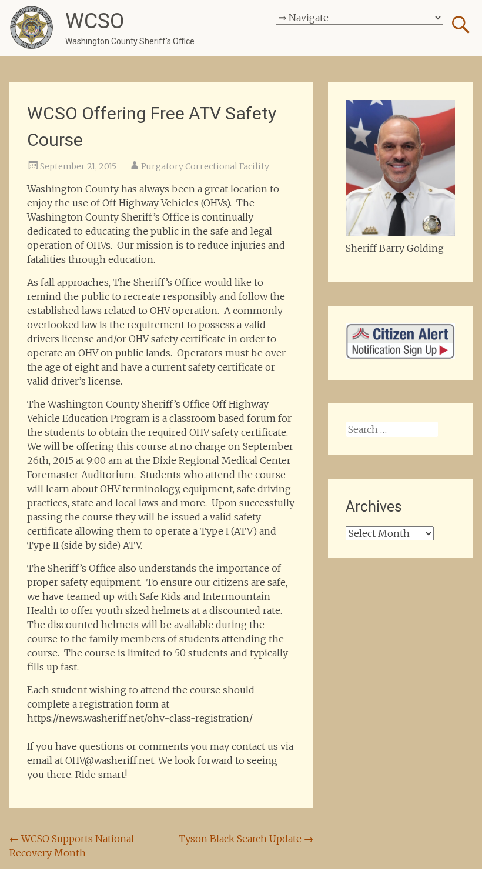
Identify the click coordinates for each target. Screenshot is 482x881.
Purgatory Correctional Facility (205, 166)
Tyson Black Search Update (246, 839)
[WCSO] (31, 28)
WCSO (94, 21)
